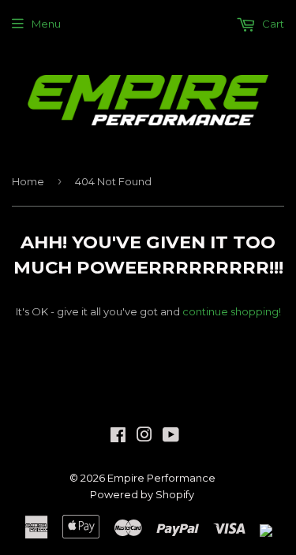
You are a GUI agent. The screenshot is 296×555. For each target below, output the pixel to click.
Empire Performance (161, 477)
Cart (272, 23)
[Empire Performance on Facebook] (118, 436)
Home (28, 181)
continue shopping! (231, 311)
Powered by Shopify (142, 494)
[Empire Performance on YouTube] (171, 436)
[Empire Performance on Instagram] (144, 436)
